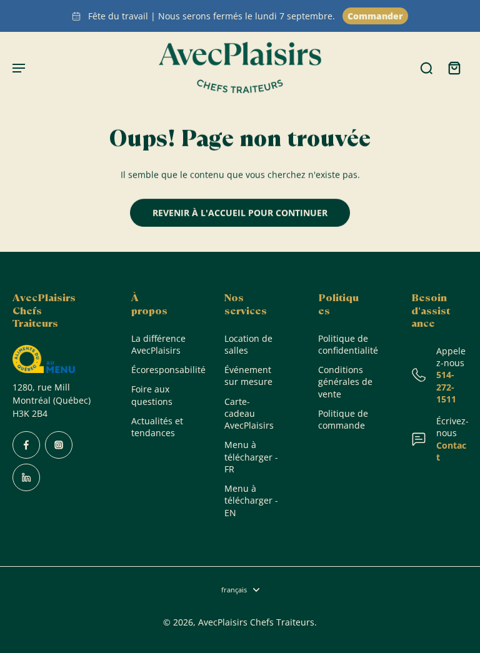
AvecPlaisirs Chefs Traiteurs (256, 622)
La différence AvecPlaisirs (158, 344)
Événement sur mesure (248, 375)
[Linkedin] (26, 477)
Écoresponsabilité (159, 370)
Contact (451, 451)
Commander (375, 16)
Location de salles (248, 344)
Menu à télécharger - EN (251, 500)
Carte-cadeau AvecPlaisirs (249, 414)
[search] (426, 67)
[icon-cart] (454, 67)
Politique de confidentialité (346, 344)
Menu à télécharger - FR (251, 457)
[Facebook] (26, 445)
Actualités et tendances (157, 427)
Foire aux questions (151, 395)
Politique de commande (343, 419)
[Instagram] (58, 445)
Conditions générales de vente (345, 382)
